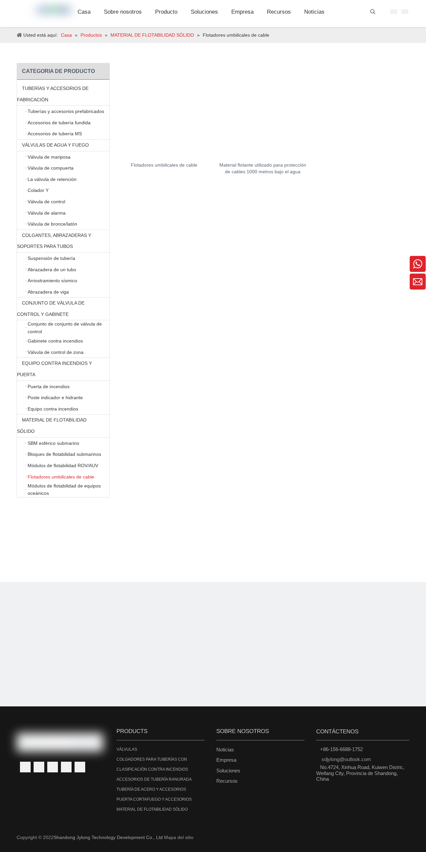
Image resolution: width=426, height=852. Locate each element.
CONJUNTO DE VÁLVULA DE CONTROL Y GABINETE (51, 308)
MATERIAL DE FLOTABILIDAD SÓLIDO (52, 425)
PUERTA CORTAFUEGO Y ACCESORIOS (154, 799)
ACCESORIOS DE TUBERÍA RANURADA (154, 779)
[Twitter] (52, 767)
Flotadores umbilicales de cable (164, 165)
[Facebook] (25, 767)
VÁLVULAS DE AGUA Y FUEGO (55, 145)
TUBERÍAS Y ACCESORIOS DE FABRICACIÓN (53, 94)
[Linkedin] (39, 767)
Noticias (225, 749)
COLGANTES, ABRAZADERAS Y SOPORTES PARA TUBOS (54, 241)
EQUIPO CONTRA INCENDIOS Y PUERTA (54, 369)
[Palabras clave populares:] (372, 13)
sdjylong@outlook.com (346, 759)
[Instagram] (80, 767)
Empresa (226, 760)
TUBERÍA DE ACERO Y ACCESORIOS (151, 789)
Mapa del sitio (178, 837)
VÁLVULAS (126, 749)
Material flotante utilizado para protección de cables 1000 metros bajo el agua (262, 168)
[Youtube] (66, 767)
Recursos (227, 781)
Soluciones (228, 770)
